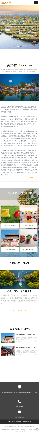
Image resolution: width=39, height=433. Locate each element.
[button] (36, 2)
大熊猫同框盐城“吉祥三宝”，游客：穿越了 (25, 348)
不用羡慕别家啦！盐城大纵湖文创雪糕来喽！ (26, 335)
